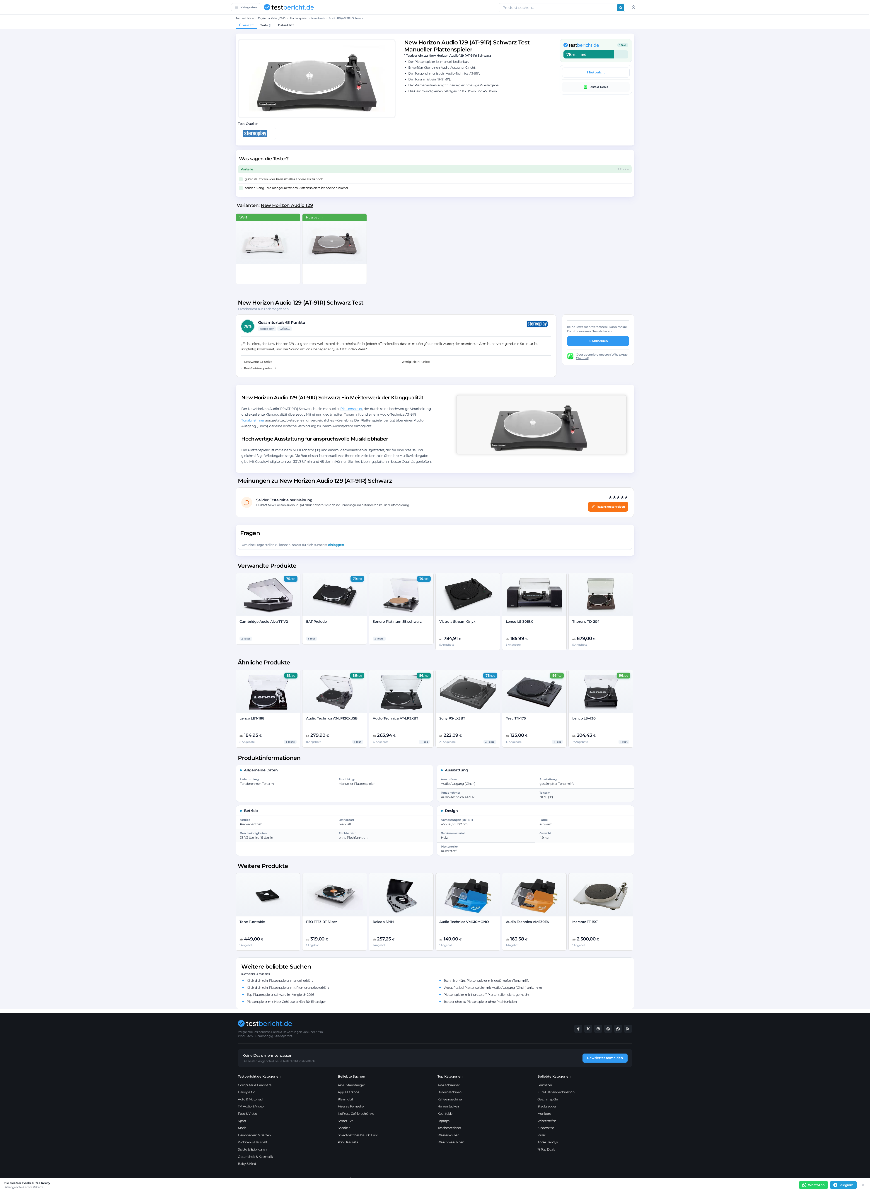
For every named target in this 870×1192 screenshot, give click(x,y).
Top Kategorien (450, 1076)
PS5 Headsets (348, 1142)
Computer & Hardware (254, 1085)
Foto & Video (247, 1114)
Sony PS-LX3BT (452, 718)
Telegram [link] (846, 1185)
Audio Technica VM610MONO (464, 922)
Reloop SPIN (383, 922)
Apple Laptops (348, 1092)
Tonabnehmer (252, 420)
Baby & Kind (247, 1164)
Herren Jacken (448, 1106)
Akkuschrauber (448, 1085)
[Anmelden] (633, 7)
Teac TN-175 (516, 718)
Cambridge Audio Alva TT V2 (263, 621)
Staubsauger (546, 1106)
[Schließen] (863, 1185)
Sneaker (344, 1128)
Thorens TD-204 (585, 621)
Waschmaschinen (450, 1142)
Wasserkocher (448, 1135)
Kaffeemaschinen (450, 1099)
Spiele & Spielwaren (252, 1149)
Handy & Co (246, 1092)
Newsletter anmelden (605, 1058)
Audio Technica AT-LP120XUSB (332, 718)
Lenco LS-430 (583, 718)
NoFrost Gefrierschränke (356, 1114)
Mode (242, 1128)
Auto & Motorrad (250, 1099)
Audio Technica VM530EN (528, 922)
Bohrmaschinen (449, 1092)
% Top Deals (546, 1149)
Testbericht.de (244, 18)
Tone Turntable (252, 922)
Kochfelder (445, 1114)
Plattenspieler (298, 18)
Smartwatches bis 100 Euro (358, 1135)
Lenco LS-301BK (519, 621)
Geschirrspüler (548, 1099)
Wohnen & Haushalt (252, 1142)
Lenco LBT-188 (251, 718)
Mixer (541, 1135)
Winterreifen (546, 1121)
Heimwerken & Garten (254, 1135)
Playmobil (345, 1099)
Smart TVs (345, 1121)
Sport (242, 1121)
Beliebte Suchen (351, 1076)
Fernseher (544, 1085)
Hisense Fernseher (351, 1106)
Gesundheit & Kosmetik (255, 1157)
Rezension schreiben (611, 506)
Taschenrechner (449, 1128)
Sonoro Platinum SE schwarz (397, 621)
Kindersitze (545, 1128)
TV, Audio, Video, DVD (271, 18)
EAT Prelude (316, 621)
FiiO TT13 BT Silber (321, 922)
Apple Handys (547, 1142)
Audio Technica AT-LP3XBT (395, 718)
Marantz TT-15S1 (585, 922)
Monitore (544, 1114)
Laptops (443, 1121)
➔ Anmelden (598, 341)
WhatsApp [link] (816, 1185)
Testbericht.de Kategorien (259, 1076)
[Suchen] (620, 7)
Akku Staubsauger (351, 1085)
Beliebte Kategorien (554, 1076)
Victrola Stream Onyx (457, 621)
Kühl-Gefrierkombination (556, 1092)
